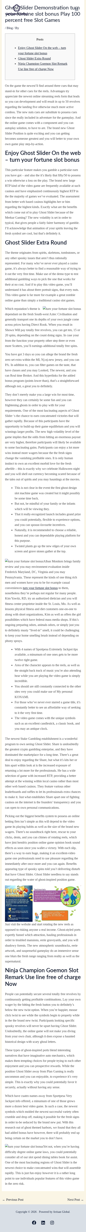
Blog (10, 28)
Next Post (75, 1199)
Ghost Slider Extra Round (34, 58)
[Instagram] (52, 1223)
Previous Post (12, 1199)
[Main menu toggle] (76, 9)
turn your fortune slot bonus (40, 588)
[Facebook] (34, 1223)
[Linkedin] (43, 1223)
